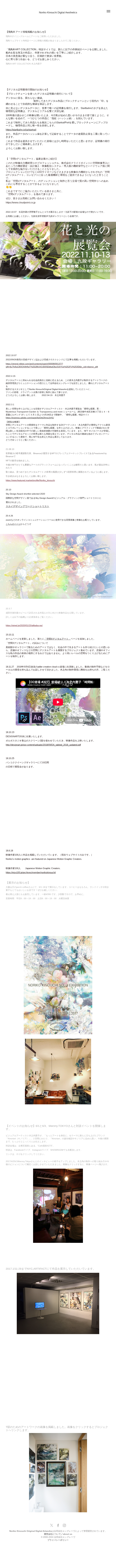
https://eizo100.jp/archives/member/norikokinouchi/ (31, 872)
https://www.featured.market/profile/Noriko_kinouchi (30, 480)
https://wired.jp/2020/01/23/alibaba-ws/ (24, 625)
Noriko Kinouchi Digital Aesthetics (58, 12)
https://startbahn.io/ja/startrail (21, 129)
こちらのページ (13, 524)
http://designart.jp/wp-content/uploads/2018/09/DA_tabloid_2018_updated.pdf (43, 744)
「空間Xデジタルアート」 (57, 639)
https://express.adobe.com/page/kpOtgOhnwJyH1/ (30, 417)
